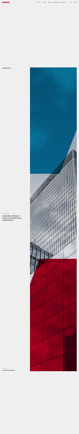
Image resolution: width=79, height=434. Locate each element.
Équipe (49, 2)
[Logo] (6, 2)
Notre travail (56, 2)
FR (71, 2)
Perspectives (63, 2)
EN (68, 2)
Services (39, 2)
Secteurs (45, 2)
